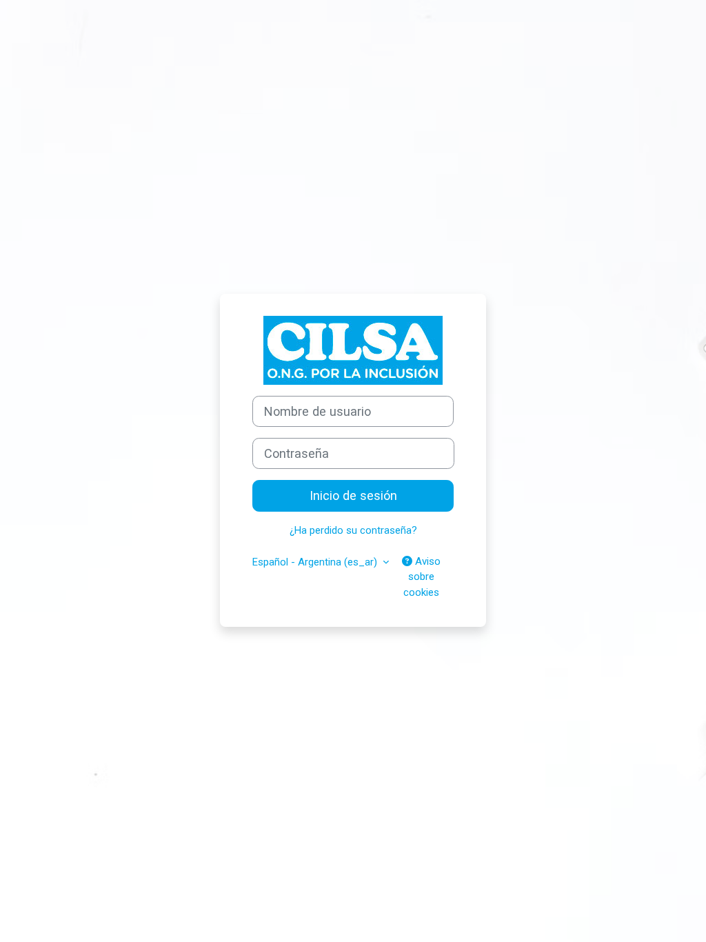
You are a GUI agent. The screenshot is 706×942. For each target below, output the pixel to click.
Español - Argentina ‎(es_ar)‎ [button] (316, 562)
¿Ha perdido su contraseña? (353, 530)
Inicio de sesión (353, 495)
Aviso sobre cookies (422, 577)
